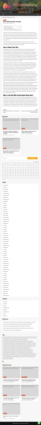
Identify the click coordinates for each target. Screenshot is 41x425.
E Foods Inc (33, 343)
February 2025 (5, 213)
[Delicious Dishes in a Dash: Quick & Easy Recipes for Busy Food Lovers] (30, 124)
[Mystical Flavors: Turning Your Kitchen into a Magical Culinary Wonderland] (11, 144)
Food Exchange (5, 354)
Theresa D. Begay (6, 23)
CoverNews (22, 423)
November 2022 (6, 265)
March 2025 (5, 211)
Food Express (12, 354)
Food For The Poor (23, 356)
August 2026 (5, 185)
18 (10, 172)
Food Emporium (5, 352)
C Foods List (21, 337)
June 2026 (5, 187)
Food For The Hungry (15, 356)
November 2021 (6, 285)
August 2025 (5, 201)
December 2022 (6, 263)
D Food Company (33, 337)
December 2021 (6, 283)
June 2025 (5, 205)
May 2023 (5, 253)
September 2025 (6, 199)
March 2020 (5, 293)
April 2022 (5, 279)
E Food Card (23, 341)
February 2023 (5, 259)
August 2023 (5, 247)
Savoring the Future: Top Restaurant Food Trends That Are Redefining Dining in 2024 (17, 324)
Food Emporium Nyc (13, 352)
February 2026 (5, 189)
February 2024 (5, 235)
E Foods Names (5, 345)
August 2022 (5, 271)
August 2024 (5, 223)
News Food (5, 315)
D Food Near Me (24, 339)
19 (15, 172)
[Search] (37, 14)
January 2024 (5, 237)
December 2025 (6, 193)
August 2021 (5, 291)
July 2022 (5, 273)
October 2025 (5, 197)
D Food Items (12, 339)
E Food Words (11, 345)
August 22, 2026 (12, 400)
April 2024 (5, 231)
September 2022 (6, 269)
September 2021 (6, 289)
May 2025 (5, 207)
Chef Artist (5, 303)
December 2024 (6, 217)
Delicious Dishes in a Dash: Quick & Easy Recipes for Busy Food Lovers (29, 132)
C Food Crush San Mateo (7, 337)
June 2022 (5, 275)
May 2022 (5, 277)
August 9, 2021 (12, 23)
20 (20, 172)
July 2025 (5, 203)
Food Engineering (21, 352)
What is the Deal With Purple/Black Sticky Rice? (13, 29)
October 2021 (5, 287)
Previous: (11, 111)
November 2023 (6, 241)
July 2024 (5, 225)
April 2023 (5, 255)
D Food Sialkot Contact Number (8, 341)
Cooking (5, 20)
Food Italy (5, 309)
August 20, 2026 (30, 133)
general (4, 313)
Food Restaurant (6, 311)
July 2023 (5, 249)
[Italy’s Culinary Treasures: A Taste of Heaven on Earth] (11, 409)
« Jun (3, 179)
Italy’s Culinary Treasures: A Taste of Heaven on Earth (12, 330)
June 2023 (5, 251)
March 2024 (5, 233)
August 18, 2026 (11, 153)
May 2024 (5, 229)
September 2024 (6, 221)
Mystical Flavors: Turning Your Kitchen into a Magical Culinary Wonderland (11, 151)
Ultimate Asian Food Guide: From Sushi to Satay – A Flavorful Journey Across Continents (18, 328)
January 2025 (5, 215)
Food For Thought (31, 356)
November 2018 (6, 295)
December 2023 (6, 239)
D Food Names (18, 339)
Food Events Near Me (28, 352)
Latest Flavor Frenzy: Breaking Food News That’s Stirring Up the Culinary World (16, 326)
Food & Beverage (6, 307)
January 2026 (5, 191)
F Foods (33, 345)
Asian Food (5, 301)
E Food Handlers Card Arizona (8, 343)
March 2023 (5, 257)
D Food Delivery (5, 339)
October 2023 (5, 243)
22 (30, 172)
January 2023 (5, 261)
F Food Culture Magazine (19, 345)
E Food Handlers (29, 341)
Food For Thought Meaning (7, 358)
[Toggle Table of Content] (20, 27)
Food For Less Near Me (6, 356)
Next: (29, 111)
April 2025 (5, 209)
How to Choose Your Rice (9, 28)
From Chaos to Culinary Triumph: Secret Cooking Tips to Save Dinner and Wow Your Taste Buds (10, 132)
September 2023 (6, 245)
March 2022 (5, 281)
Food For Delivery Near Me (25, 354)
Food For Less (33, 354)
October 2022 (5, 267)
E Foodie (28, 343)
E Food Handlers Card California (20, 343)
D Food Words (17, 341)
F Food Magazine (28, 345)
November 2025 (6, 195)
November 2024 (6, 219)
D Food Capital (26, 337)
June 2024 (5, 227)
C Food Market (15, 337)
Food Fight (17, 354)
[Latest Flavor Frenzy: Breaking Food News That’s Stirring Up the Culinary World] (11, 391)
